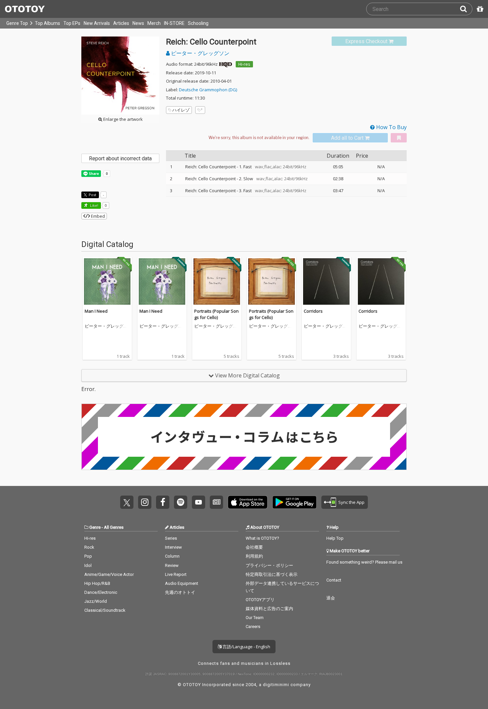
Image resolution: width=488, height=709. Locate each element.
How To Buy (391, 127)
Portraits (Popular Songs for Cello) (216, 314)
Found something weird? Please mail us (364, 562)
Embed (97, 216)
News (138, 23)
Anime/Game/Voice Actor (109, 574)
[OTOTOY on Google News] (216, 502)
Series (171, 538)
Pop (88, 556)
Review (172, 565)
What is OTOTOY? (262, 538)
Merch (154, 23)
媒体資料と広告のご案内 (269, 608)
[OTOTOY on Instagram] (144, 502)
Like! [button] (93, 205)
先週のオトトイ (180, 592)
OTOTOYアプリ (260, 599)
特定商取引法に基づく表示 (271, 574)
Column (172, 556)
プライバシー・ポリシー (269, 565)
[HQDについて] (225, 64)
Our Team (255, 617)
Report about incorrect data (120, 158)
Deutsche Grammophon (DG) (208, 90)
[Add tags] (200, 110)
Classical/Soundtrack (104, 610)
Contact (333, 580)
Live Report (176, 574)
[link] (369, 41)
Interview (173, 547)
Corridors (313, 311)
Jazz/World (95, 601)
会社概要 (254, 547)
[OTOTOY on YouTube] (198, 502)
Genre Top (17, 23)
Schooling (198, 23)
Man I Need (96, 311)
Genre (95, 527)
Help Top (335, 538)
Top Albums (47, 23)
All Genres (113, 527)
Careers (253, 626)
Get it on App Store (248, 502)
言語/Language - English (245, 647)
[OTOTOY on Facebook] (162, 502)
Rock (89, 547)
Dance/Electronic (100, 592)
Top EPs (71, 23)
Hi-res (244, 64)
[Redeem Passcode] (479, 9)
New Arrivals (97, 23)
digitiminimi (276, 684)
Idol (88, 565)
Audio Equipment (181, 583)
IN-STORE (174, 23)
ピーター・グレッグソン (199, 53)
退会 (330, 597)
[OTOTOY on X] (126, 502)
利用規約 (254, 556)
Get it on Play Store (294, 502)
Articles (121, 23)
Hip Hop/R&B (97, 583)
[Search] (466, 9)
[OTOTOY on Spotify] (180, 502)
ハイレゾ (181, 110)
